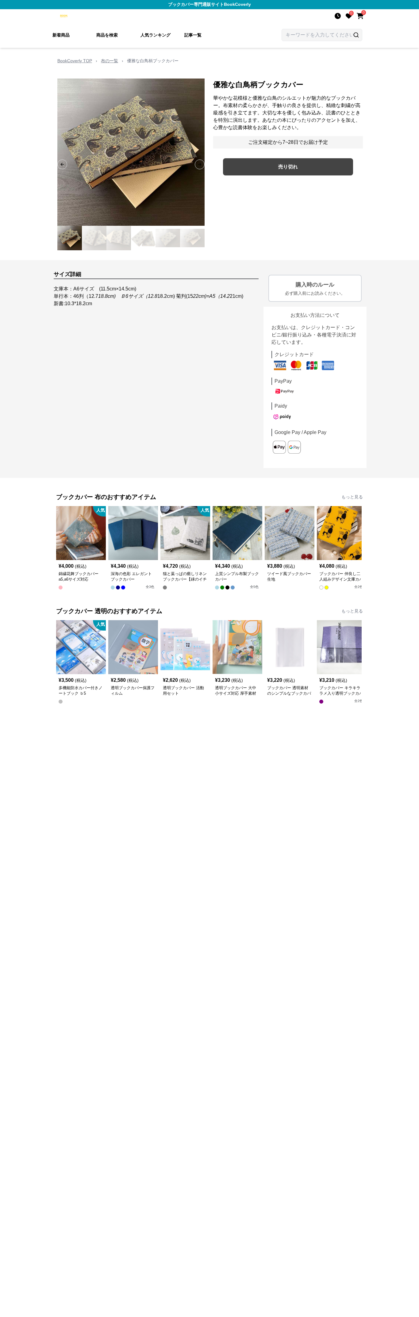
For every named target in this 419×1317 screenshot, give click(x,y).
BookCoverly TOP (74, 60)
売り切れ (288, 166)
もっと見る (352, 496)
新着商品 (61, 35)
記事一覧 (193, 35)
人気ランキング (155, 35)
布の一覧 (109, 60)
